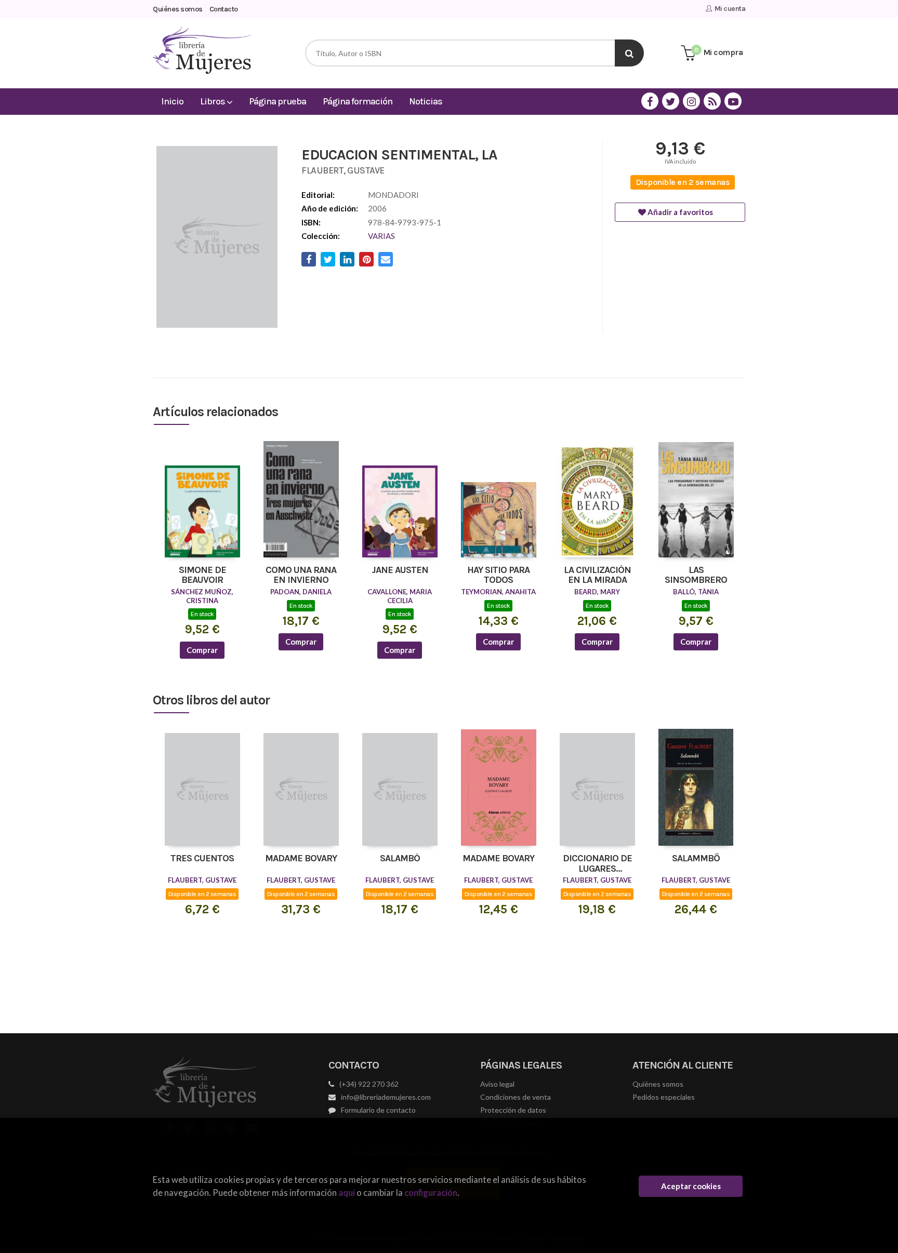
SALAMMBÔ (696, 859)
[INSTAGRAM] (691, 101)
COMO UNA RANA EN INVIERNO (301, 575)
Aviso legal (497, 1083)
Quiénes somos (178, 9)
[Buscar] (629, 52)
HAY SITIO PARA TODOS (498, 575)
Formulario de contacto (378, 1109)
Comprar (202, 650)
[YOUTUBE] (733, 101)
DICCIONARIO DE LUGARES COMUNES (597, 864)
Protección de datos (513, 1109)
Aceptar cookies (691, 1186)
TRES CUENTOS (202, 859)
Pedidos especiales (663, 1096)
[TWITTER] (670, 101)
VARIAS (381, 236)
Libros (213, 101)
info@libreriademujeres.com (386, 1096)
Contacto (223, 9)
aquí (346, 1192)
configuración (430, 1192)
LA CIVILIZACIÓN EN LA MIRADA (597, 575)
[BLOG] (712, 101)
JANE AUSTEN (400, 570)
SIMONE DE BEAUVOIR (202, 575)
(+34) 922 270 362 (369, 1083)
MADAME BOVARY (301, 859)
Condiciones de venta (515, 1096)
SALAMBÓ (400, 859)
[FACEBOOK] (649, 101)
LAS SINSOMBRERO (696, 575)
